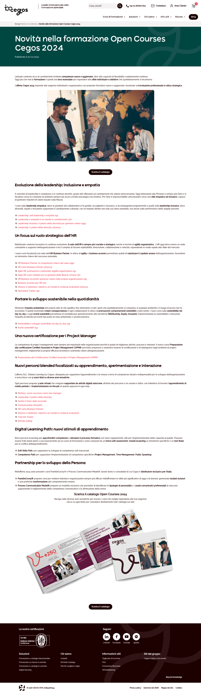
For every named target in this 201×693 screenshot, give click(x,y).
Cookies (179, 688)
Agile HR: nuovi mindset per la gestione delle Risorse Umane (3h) (49, 275)
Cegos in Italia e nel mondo (155, 658)
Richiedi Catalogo (68, 662)
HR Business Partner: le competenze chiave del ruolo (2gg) (46, 263)
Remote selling (25, 421)
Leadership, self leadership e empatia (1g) (38, 215)
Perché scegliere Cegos (70, 666)
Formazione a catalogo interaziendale (34, 658)
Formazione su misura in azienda (32, 662)
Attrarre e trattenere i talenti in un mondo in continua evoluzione (48, 413)
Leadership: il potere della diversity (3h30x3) (39, 227)
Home (23, 24)
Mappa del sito (167, 688)
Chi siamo (66, 653)
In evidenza (32, 24)
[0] (193, 6)
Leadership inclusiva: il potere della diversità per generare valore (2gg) (52, 223)
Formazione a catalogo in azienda (33, 666)
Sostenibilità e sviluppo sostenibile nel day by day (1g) (44, 323)
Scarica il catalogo (100, 172)
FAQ (104, 662)
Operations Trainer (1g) (28, 291)
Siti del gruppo (152, 653)
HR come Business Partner (30, 409)
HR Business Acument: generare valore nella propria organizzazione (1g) (52, 279)
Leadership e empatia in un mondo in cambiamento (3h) (45, 219)
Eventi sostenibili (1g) (28, 327)
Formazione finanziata (111, 666)
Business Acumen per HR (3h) (32, 283)
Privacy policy (135, 688)
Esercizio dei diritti (151, 688)
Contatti (64, 658)
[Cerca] (119, 5)
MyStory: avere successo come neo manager (39, 393)
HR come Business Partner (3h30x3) (35, 267)
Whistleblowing (108, 670)
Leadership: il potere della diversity (35, 397)
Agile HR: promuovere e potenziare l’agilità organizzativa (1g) (47, 271)
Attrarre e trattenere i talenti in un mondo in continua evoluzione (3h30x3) (53, 287)
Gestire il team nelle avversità (32, 401)
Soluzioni (24, 653)
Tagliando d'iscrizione (111, 658)
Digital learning (25, 670)
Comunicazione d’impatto (30, 405)
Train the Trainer (25, 417)
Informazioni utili (111, 653)
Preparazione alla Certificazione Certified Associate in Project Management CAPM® (58, 357)
